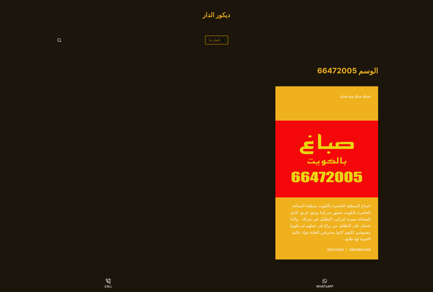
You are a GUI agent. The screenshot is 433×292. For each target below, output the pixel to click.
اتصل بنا (214, 40)
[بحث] (59, 40)
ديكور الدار (216, 15)
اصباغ (367, 96)
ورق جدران (347, 96)
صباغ (359, 96)
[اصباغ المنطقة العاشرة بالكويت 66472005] (326, 159)
